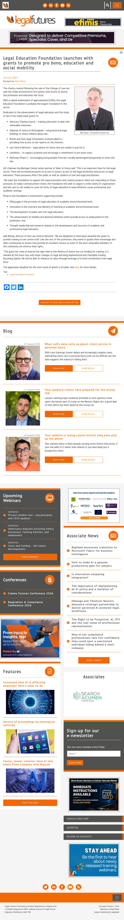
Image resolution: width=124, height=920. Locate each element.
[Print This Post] (121, 51)
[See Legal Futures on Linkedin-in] (50, 5)
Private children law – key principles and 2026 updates (30, 516)
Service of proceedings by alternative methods (29, 723)
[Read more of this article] (30, 702)
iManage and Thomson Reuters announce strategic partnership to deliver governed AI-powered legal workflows (95, 606)
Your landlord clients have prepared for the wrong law (80, 391)
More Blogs (88, 368)
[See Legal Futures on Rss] (68, 5)
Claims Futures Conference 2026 (30, 593)
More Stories (94, 660)
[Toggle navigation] (117, 5)
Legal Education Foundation (22, 274)
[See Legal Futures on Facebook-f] (56, 5)
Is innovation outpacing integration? (88, 575)
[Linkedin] (20, 287)
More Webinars (30, 557)
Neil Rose (20, 81)
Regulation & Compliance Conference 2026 (25, 603)
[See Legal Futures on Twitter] (45, 5)
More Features (30, 802)
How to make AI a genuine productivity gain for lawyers (92, 564)
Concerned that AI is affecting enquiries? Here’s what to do (24, 684)
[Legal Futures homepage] (31, 21)
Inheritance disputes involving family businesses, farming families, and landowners (31, 532)
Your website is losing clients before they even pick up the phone (81, 437)
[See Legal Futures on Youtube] (62, 5)
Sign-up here (75, 762)
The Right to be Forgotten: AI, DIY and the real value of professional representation (96, 623)
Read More (59, 368)
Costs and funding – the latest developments (27, 547)
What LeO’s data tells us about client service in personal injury (78, 345)
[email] (94, 753)
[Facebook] (7, 287)
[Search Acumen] (93, 696)
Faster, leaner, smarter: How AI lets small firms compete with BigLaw (28, 762)
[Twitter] (13, 287)
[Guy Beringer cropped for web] (94, 108)
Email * (73, 753)
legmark (115, 912)
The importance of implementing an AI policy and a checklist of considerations (94, 589)
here (77, 267)
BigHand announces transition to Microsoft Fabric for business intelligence (94, 551)
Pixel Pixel (114, 909)
